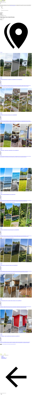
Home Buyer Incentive (4, 358)
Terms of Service (3, 357)
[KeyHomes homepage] (16, 354)
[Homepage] (16, 0)
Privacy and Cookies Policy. (12, 5)
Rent (1, 394)
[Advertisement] (16, 163)
